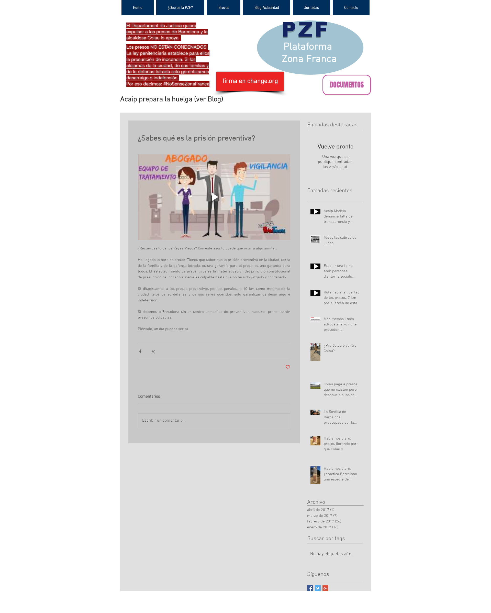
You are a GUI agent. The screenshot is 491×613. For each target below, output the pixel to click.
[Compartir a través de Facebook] (140, 351)
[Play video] (214, 197)
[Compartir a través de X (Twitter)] (152, 351)
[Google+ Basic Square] (325, 588)
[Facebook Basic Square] (310, 588)
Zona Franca (309, 59)
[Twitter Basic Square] (318, 588)
